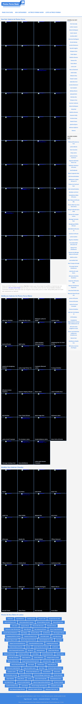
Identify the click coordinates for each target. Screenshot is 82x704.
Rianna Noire (57, 671)
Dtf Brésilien (73, 317)
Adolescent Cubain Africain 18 (74, 180)
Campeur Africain (25, 625)
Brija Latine (74, 153)
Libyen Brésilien (10, 678)
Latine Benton (24, 685)
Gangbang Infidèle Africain (73, 225)
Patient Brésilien (73, 309)
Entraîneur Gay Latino (23, 654)
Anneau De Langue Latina (74, 215)
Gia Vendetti (73, 88)
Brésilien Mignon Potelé (11, 640)
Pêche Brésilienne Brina (55, 678)
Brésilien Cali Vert (73, 192)
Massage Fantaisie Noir (73, 220)
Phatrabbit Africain (51, 625)
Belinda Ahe (73, 97)
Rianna (74, 130)
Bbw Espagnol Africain (59, 633)
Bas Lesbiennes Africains (40, 629)
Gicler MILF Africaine (14, 657)
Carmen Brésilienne (38, 657)
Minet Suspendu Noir (73, 173)
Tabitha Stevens (74, 57)
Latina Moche (73, 146)
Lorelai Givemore (73, 45)
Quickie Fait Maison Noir (12, 685)
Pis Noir (21, 671)
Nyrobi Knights (74, 48)
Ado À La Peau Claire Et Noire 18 (28, 640)
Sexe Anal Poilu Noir (73, 290)
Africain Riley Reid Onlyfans (18, 664)
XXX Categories (20, 12)
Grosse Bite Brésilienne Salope (36, 643)
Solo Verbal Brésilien (73, 189)
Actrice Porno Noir (36, 12)
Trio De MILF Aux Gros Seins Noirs (73, 205)
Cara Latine (59, 640)
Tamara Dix (74, 60)
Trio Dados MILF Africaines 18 (74, 243)
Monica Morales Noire (25, 675)
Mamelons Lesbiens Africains (35, 689)
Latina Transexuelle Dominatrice (16, 650)
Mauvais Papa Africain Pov (73, 294)
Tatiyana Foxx (73, 51)
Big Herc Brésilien (73, 240)
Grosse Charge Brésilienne (56, 629)
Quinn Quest (73, 33)
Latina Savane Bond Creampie (26, 622)
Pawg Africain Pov (52, 664)
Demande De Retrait (44, 699)
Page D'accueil (7, 12)
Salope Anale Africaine (53, 650)
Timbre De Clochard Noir (73, 185)
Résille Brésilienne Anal (10, 622)
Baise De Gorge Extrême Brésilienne (41, 682)
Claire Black (74, 63)
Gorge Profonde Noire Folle (73, 210)
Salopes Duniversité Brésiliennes (17, 643)
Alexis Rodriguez (73, 30)
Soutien (35, 699)
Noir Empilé (31, 664)
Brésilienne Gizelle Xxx (73, 342)
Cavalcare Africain (73, 233)
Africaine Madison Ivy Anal (43, 622)
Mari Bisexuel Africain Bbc (73, 201)
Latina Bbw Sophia (44, 636)
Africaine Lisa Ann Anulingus (73, 346)
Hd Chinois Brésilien (73, 176)
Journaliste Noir (74, 260)
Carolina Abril (73, 36)
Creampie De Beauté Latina (30, 636)
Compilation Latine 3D (56, 685)
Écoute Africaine (73, 301)
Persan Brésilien (47, 671)
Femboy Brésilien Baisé (47, 654)
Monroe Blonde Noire (58, 622)
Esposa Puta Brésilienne (74, 248)
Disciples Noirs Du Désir (54, 618)
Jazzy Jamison (73, 94)
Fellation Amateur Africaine (73, 166)
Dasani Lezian (73, 78)
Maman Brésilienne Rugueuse (74, 286)
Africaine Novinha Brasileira (73, 277)
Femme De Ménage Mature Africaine (74, 253)
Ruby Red (73, 109)
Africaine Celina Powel (14, 288)
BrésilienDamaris (41, 650)
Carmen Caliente (73, 103)
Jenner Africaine (73, 298)
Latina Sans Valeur (47, 661)
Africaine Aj (30, 650)
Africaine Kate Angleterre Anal (73, 327)
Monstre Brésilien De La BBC (46, 640)
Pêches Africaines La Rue (73, 142)
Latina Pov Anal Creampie (74, 305)
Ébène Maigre (24, 633)
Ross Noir (28, 647)
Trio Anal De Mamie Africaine (55, 668)
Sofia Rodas (74, 72)
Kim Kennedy (73, 24)
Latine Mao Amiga (57, 636)
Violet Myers (73, 54)
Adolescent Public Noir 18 (52, 689)
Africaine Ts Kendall (58, 682)
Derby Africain (20, 678)
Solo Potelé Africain (9, 682)
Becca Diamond (74, 69)
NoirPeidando (73, 170)
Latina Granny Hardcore (73, 156)
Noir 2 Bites (41, 668)
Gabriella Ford (73, 82)
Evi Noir (29, 678)
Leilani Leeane (73, 27)
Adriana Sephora (73, 127)
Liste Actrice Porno (53, 12)
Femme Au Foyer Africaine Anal (12, 629)
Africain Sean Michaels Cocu (32, 671)
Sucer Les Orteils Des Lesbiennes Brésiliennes (73, 333)
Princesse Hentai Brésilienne (73, 267)
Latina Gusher (73, 236)
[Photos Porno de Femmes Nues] (13, 7)
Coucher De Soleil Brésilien (23, 682)
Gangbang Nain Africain (52, 643)
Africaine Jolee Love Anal (11, 675)
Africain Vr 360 (41, 618)
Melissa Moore (73, 91)
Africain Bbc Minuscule (38, 625)
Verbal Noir (10, 618)
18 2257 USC (54, 699)
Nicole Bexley (73, 42)
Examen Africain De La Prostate (41, 647)
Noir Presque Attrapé (73, 263)
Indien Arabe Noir (26, 657)
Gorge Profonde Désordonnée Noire (30, 661)
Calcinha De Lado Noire (73, 272)
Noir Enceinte (73, 150)
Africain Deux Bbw (58, 675)
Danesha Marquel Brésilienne (10, 633)
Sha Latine (57, 661)
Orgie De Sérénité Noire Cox (73, 161)
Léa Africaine (55, 647)
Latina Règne (35, 654)
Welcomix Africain (35, 633)
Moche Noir (74, 338)
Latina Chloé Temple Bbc (41, 678)
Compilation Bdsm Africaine (73, 196)
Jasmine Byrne (73, 124)
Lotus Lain (73, 66)
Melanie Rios (73, 75)
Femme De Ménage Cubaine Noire (42, 675)
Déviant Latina (60, 654)
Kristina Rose (73, 118)
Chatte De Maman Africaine (16, 647)
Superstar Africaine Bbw (74, 281)
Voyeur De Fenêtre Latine (29, 668)
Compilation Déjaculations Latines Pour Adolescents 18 (73, 321)
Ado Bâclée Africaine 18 (73, 229)
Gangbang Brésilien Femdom (13, 636)
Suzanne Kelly (73, 115)
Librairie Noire (40, 664)
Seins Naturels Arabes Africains (17, 689)
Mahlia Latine (73, 257)
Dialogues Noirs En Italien (53, 657)
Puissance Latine (12, 671)
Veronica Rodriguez (74, 39)
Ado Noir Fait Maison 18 (73, 313)
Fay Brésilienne (46, 633)
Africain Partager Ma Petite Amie (39, 685)
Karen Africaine (27, 629)
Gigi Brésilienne (20, 618)
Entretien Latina (31, 618)
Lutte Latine (14, 625)
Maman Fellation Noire (9, 654)
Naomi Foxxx (73, 121)
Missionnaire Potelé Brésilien (13, 668)
